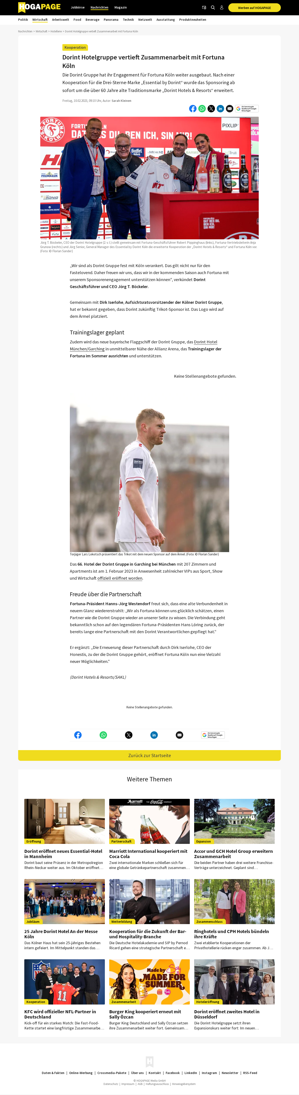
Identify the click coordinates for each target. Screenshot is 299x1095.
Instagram (209, 1073)
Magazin (120, 7)
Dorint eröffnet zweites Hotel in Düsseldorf (227, 1014)
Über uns (137, 1073)
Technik (128, 19)
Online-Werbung (81, 1073)
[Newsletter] (204, 7)
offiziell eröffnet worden (119, 578)
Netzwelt (145, 19)
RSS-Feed (250, 1073)
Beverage (92, 19)
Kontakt (155, 1073)
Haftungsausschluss (157, 1084)
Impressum (127, 1084)
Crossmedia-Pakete (111, 1073)
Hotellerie (56, 31)
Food (77, 19)
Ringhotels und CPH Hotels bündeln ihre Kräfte (231, 934)
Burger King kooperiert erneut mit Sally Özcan (145, 1014)
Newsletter (230, 1073)
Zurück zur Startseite (149, 755)
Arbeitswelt (60, 19)
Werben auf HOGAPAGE (254, 8)
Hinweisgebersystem (184, 1084)
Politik (23, 19)
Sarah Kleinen (121, 101)
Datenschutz (111, 1084)
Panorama (111, 19)
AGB (140, 1084)
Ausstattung (166, 19)
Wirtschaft (40, 19)
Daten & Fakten (53, 1073)
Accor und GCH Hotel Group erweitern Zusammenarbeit (233, 853)
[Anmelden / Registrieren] (221, 7)
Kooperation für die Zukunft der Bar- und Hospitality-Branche (147, 934)
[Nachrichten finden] (213, 7)
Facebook (173, 1073)
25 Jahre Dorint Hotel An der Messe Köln (61, 934)
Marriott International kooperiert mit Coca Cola (148, 853)
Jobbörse (77, 7)
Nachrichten (99, 7)
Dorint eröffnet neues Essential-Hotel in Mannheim (63, 853)
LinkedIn (191, 1073)
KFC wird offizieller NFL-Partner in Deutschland (60, 1014)
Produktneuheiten (192, 19)
